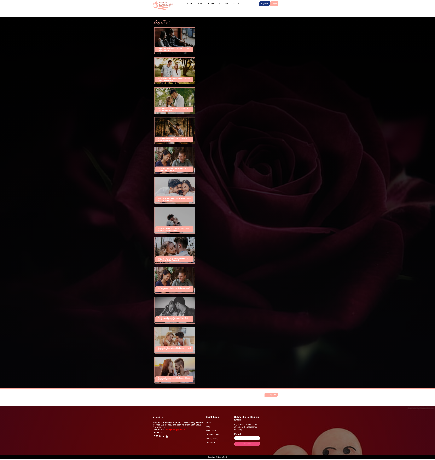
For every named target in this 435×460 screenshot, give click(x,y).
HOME (189, 4)
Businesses (211, 430)
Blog (208, 426)
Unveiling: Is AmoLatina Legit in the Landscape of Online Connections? (174, 199)
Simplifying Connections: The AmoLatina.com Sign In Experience (174, 49)
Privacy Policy (212, 438)
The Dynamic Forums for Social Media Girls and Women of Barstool (173, 319)
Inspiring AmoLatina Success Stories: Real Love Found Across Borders (174, 79)
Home (208, 423)
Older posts (271, 395)
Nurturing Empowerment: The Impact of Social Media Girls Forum (174, 379)
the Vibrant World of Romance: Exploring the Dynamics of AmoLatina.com (173, 229)
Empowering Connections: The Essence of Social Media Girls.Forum (174, 349)
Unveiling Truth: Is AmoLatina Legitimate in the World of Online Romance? (173, 259)
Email (237, 434)
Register (264, 3)
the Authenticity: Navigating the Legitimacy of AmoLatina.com (174, 289)
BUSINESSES (214, 4)
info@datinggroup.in (176, 429)
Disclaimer (210, 442)
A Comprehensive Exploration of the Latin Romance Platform (172, 139)
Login (274, 3)
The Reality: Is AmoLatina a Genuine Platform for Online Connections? (174, 169)
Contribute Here (213, 434)
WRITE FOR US (232, 4)
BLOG (200, 4)
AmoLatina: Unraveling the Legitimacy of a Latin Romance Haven (173, 109)
